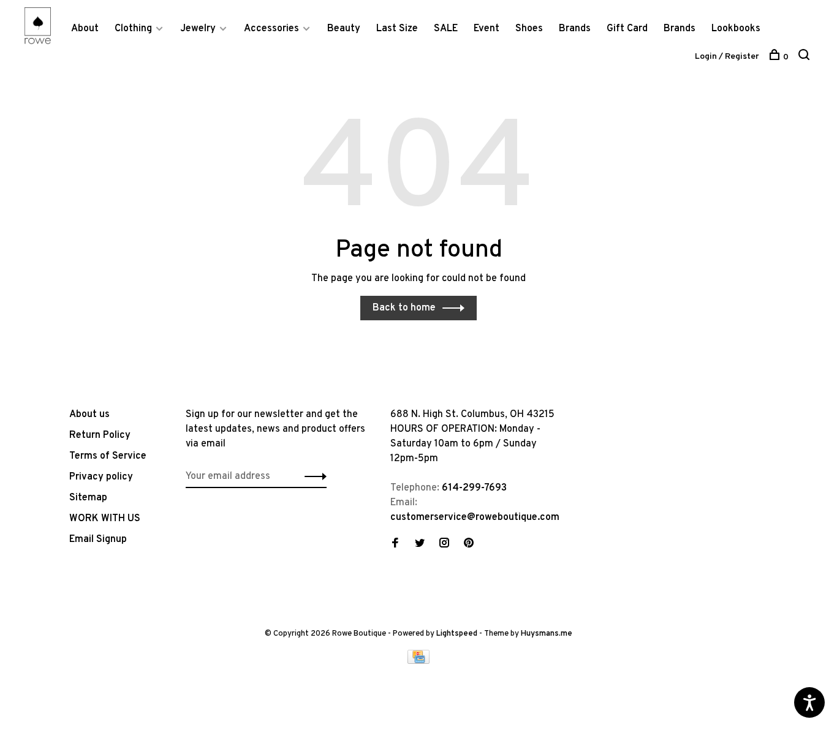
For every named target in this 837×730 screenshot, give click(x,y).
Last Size (397, 29)
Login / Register (727, 56)
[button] (312, 476)
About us (89, 414)
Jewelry (198, 29)
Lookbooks (735, 29)
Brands (575, 29)
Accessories (271, 29)
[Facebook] (395, 544)
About (85, 29)
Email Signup (98, 539)
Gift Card (627, 29)
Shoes (529, 29)
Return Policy (100, 435)
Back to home (404, 308)
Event (486, 29)
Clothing (133, 29)
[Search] (805, 57)
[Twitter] (420, 544)
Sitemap (88, 498)
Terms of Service (107, 456)
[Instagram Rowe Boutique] (444, 544)
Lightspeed (456, 634)
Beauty (343, 29)
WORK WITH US (104, 519)
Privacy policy (101, 477)
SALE (446, 29)
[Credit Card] (418, 661)
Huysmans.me (546, 634)
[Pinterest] (469, 544)
